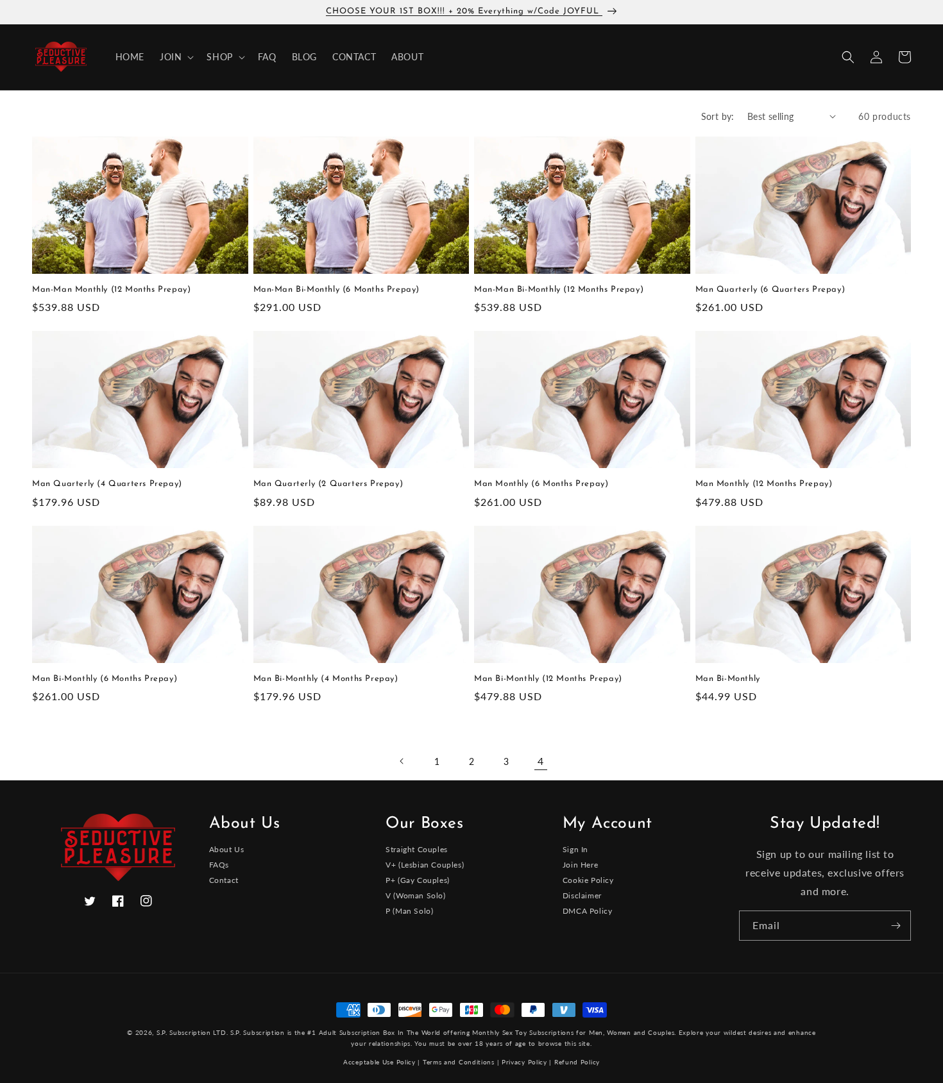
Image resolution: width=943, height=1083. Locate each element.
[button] (175, 57)
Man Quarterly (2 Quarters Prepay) (328, 484)
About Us (226, 850)
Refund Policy (577, 1062)
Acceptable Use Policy (379, 1062)
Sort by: (718, 116)
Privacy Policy (524, 1062)
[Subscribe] (896, 926)
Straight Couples (417, 850)
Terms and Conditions (459, 1062)
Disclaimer (582, 895)
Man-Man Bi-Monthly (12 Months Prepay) (558, 289)
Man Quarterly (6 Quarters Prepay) (770, 289)
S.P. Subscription (257, 1032)
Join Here (580, 864)
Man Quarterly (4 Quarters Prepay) (107, 484)
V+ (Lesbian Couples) (425, 864)
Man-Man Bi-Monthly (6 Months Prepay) (336, 289)
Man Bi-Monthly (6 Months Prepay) (104, 679)
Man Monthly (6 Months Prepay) (541, 484)
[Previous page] (402, 761)
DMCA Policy (588, 911)
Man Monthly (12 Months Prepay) (764, 484)
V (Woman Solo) (415, 895)
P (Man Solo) (409, 911)
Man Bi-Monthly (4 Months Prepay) (325, 679)
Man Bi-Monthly (727, 679)
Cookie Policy (588, 880)
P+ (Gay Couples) (418, 880)
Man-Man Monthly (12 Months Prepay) (111, 289)
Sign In (575, 850)
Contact (224, 880)
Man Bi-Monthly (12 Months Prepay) (548, 679)
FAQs (219, 864)
